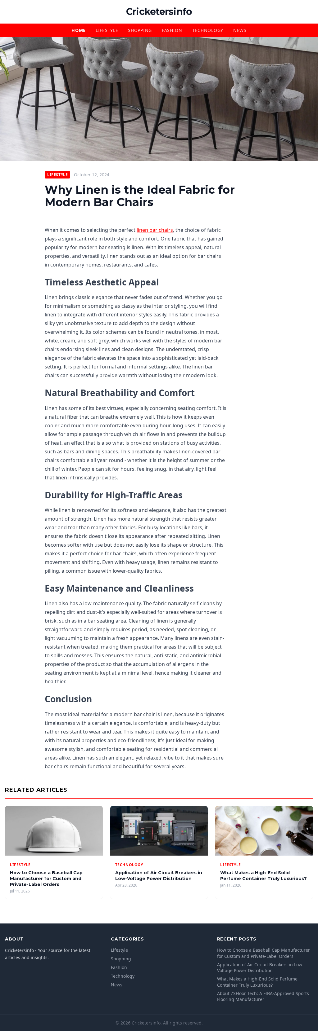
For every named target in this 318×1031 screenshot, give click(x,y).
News (240, 30)
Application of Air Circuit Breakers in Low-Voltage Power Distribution (158, 875)
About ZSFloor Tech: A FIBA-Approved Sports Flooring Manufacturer (263, 996)
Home (78, 30)
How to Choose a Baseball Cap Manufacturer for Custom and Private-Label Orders (46, 879)
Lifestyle (107, 30)
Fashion (172, 30)
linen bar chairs (155, 230)
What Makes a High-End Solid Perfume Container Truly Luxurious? (263, 875)
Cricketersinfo (159, 11)
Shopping (140, 30)
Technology (207, 30)
